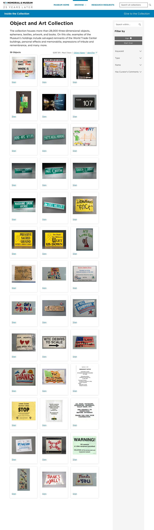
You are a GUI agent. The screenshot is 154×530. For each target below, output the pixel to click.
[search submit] (139, 24)
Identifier (91, 53)
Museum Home (61, 5)
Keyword (119, 51)
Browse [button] (79, 5)
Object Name (79, 53)
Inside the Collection (16, 13)
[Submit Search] (150, 5)
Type (117, 58)
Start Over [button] (128, 43)
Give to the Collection (137, 13)
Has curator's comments (127, 72)
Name (118, 65)
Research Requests (103, 5)
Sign (14, 82)
